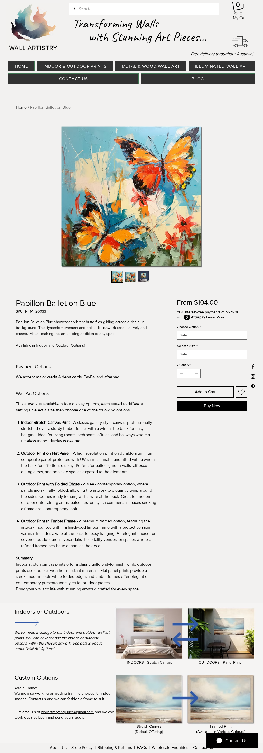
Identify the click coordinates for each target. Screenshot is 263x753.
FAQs (142, 747)
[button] (238, 8)
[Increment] (197, 373)
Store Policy (82, 747)
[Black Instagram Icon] (253, 376)
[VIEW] (26, 622)
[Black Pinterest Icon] (253, 386)
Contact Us (203, 747)
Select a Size (187, 346)
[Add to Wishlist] (241, 392)
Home (21, 107)
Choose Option (189, 327)
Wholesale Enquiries (170, 747)
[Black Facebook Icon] (253, 366)
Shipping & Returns (115, 747)
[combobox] (212, 335)
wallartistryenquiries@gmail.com (67, 712)
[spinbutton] (189, 373)
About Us (58, 747)
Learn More (215, 317)
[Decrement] (181, 373)
